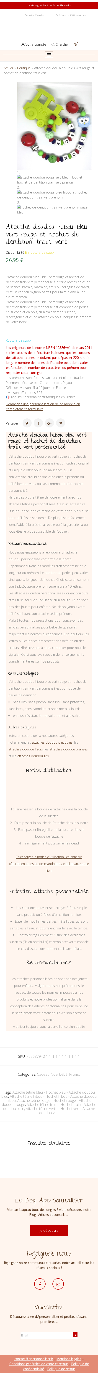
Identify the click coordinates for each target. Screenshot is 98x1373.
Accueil (8, 68)
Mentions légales (69, 1359)
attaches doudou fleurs (25, 749)
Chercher (62, 44)
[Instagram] (58, 1284)
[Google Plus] (49, 422)
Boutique (24, 68)
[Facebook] (38, 422)
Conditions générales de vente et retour (38, 1364)
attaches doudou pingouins (52, 742)
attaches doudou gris (33, 756)
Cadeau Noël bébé (52, 1074)
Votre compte (35, 44)
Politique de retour (61, 1369)
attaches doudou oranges (68, 749)
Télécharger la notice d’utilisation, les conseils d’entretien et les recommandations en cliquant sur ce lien (49, 864)
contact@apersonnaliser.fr (33, 1359)
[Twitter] (27, 422)
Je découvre (49, 1230)
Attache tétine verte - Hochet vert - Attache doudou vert (60, 1110)
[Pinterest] (60, 422)
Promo (74, 1074)
